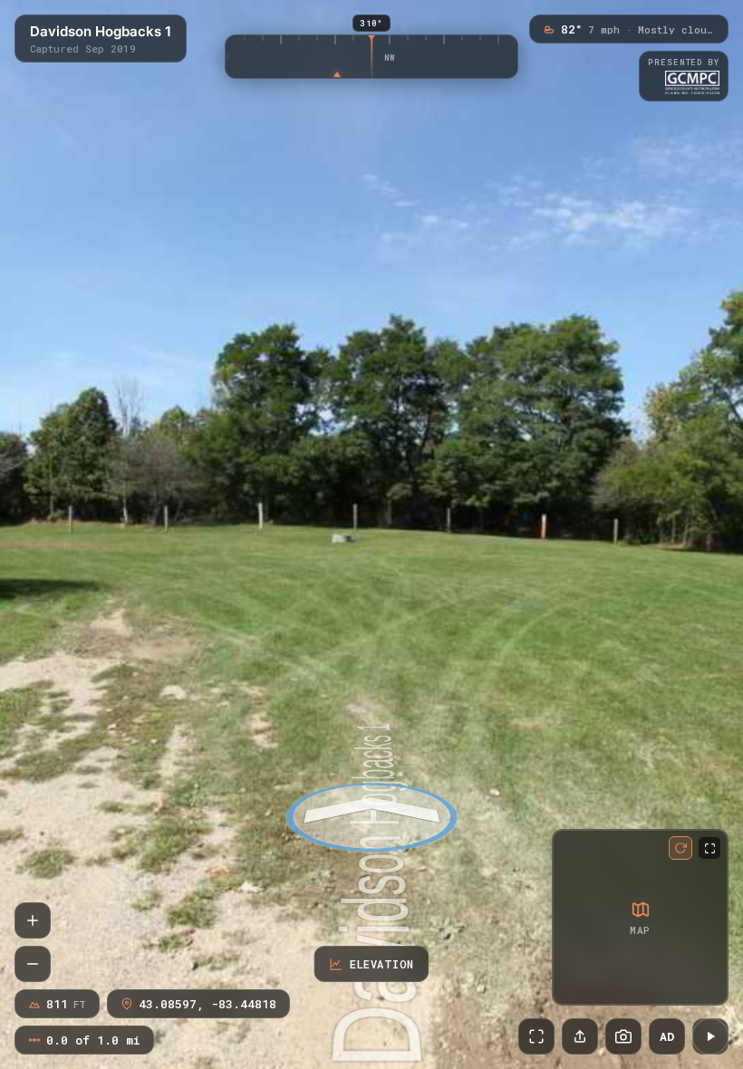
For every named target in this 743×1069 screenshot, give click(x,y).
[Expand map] (709, 848)
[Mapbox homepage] (569, 988)
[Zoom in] (32, 920)
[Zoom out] (32, 964)
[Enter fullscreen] (536, 1036)
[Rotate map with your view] (680, 848)
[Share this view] (580, 1036)
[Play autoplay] (710, 1036)
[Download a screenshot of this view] (623, 1036)
